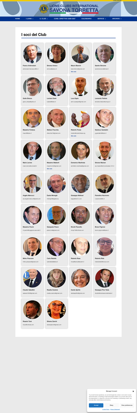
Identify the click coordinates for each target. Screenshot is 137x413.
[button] (133, 391)
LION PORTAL (117, 0)
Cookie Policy (105, 409)
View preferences (126, 405)
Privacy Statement (115, 409)
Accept (96, 405)
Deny (111, 405)
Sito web (73, 71)
